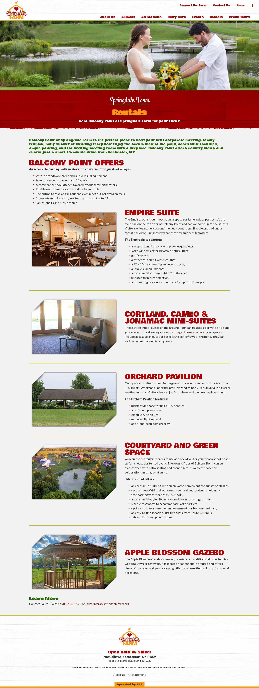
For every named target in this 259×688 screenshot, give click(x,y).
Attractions (151, 17)
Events (198, 17)
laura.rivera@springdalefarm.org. (108, 604)
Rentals (216, 17)
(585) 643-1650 (117, 660)
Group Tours (239, 17)
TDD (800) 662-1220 (139, 660)
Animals (128, 17)
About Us (107, 17)
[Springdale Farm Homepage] (16, 10)
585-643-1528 (71, 604)
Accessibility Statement (129, 674)
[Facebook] (252, 5)
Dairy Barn (177, 17)
